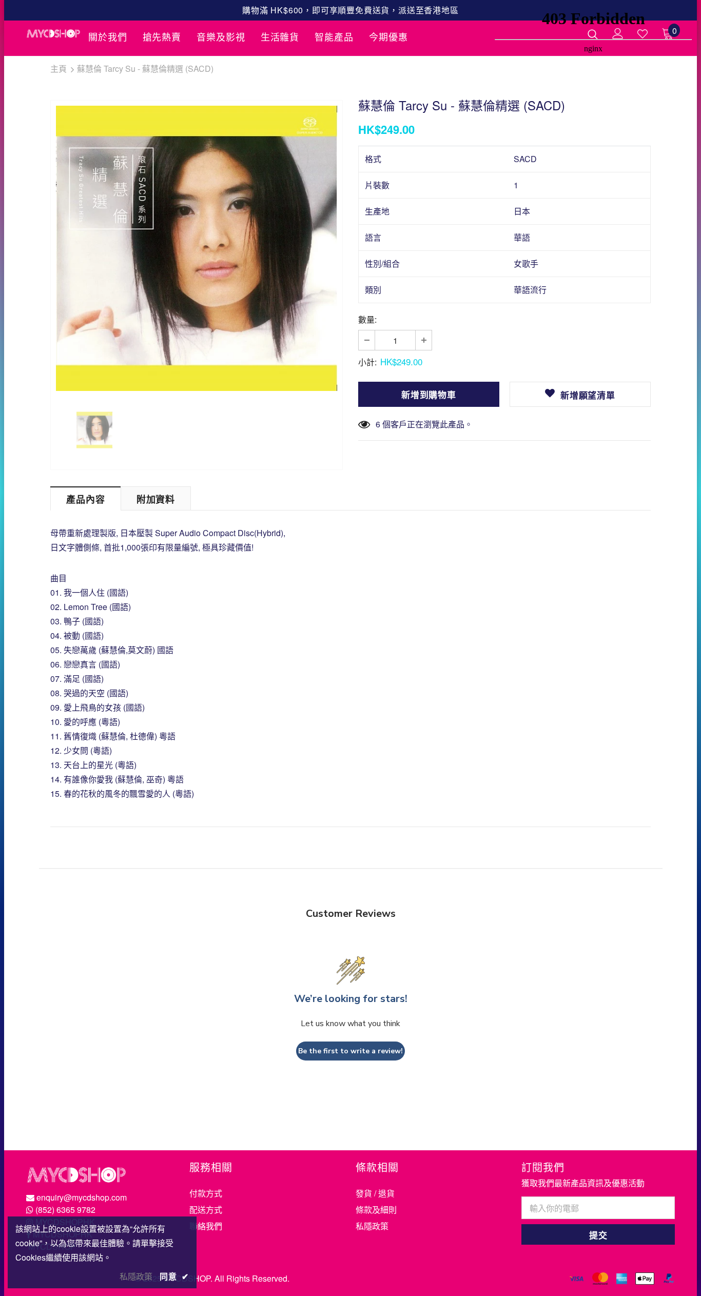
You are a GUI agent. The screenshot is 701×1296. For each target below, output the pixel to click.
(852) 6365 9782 (65, 1209)
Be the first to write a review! (350, 1051)
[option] (196, 248)
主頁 (58, 68)
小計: (367, 362)
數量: (367, 319)
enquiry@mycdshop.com (81, 1197)
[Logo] (53, 33)
